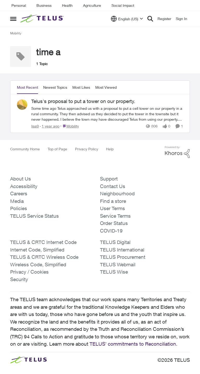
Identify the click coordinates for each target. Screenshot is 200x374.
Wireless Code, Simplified (38, 264)
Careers (18, 193)
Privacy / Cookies (29, 272)
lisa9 (35, 126)
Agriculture (92, 5)
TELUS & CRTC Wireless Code (44, 257)
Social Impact (122, 5)
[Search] (150, 19)
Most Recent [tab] (27, 87)
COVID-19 (111, 231)
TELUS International (122, 250)
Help (110, 149)
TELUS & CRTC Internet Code (43, 242)
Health (67, 5)
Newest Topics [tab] (55, 87)
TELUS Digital (115, 242)
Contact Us (112, 186)
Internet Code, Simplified (37, 250)
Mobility (15, 33)
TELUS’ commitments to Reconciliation (133, 344)
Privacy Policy (86, 149)
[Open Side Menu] (13, 19)
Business (44, 5)
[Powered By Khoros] (177, 152)
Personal (18, 5)
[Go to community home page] (42, 19)
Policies (18, 208)
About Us (20, 179)
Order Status (114, 223)
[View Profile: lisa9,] (22, 104)
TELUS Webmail (117, 264)
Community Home (25, 149)
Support (109, 179)
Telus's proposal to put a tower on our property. (83, 101)
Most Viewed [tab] (106, 87)
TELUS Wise (114, 272)
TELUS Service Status (34, 216)
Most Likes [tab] (81, 87)
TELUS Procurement (122, 257)
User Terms (112, 208)
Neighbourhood (117, 193)
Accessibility (24, 186)
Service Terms (115, 216)
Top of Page (57, 149)
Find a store (113, 201)
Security (19, 279)
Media (17, 201)
